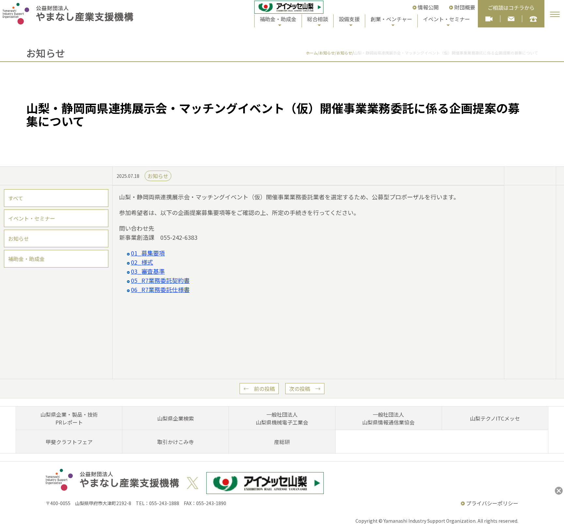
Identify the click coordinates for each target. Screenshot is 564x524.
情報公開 (428, 7)
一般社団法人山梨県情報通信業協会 (388, 418)
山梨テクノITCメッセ (495, 418)
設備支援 (349, 19)
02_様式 (142, 262)
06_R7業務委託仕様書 (160, 289)
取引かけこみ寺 (175, 442)
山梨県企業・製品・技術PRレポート (69, 418)
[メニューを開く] (554, 14)
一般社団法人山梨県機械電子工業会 (282, 418)
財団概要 (464, 7)
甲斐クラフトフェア (69, 442)
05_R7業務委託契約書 (160, 280)
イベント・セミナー (446, 19)
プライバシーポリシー (492, 503)
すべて (15, 198)
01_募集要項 (148, 253)
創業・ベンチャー (391, 19)
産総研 (282, 442)
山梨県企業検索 (175, 418)
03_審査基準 (148, 271)
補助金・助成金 (278, 19)
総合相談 (317, 19)
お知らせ (18, 238)
